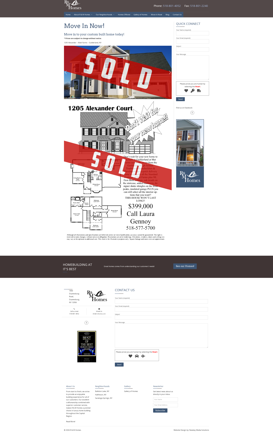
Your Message (181, 54)
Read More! (70, 421)
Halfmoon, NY (100, 394)
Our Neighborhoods (104, 14)
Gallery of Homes (140, 14)
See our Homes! (185, 266)
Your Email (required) (183, 38)
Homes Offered (124, 14)
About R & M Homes (82, 14)
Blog (167, 14)
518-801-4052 (172, 6)
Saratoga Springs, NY (103, 398)
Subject (178, 46)
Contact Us (177, 14)
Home (68, 14)
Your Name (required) (183, 30)
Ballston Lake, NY (102, 391)
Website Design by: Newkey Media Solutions (191, 430)
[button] (66, 72)
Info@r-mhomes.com (99, 314)
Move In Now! (156, 14)
